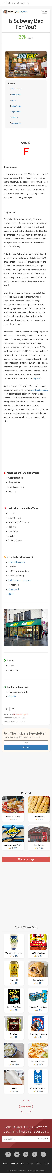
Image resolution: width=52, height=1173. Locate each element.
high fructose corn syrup (19, 580)
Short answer (16, 89)
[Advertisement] (26, 442)
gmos (11, 593)
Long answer (16, 95)
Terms (46, 1163)
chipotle (12, 696)
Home (5, 1163)
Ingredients (15, 112)
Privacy (38, 1163)
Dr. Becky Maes (21, 12)
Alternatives (16, 123)
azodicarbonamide (39, 390)
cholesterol (13, 589)
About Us (14, 1163)
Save (45, 12)
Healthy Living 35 (20, 714)
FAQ (22, 1163)
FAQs (13, 100)
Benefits (14, 117)
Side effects (16, 106)
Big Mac (37, 378)
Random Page (27, 859)
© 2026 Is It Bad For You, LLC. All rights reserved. (26, 1170)
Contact (30, 1163)
